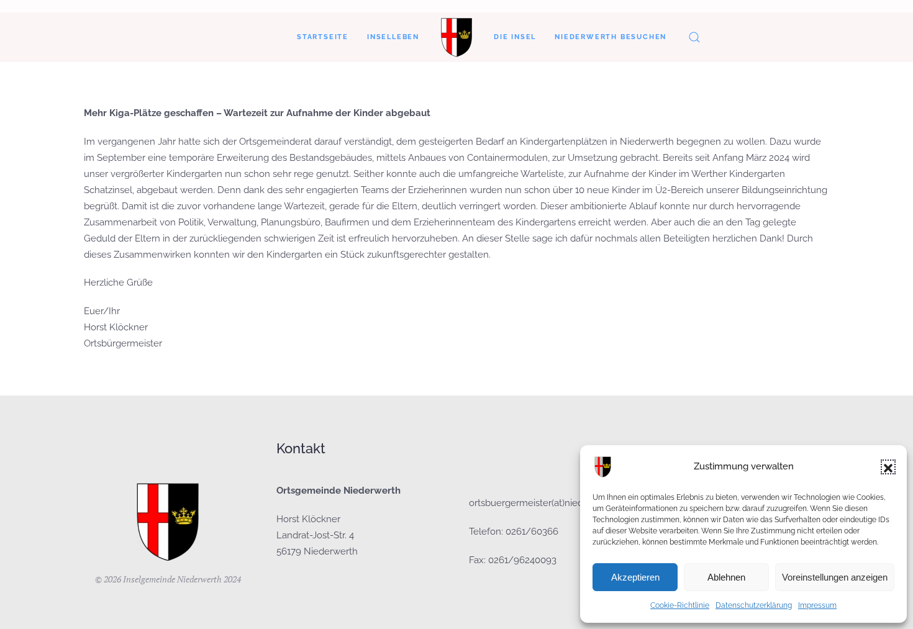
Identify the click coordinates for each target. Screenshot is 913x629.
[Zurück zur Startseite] (456, 37)
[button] (888, 467)
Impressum (817, 605)
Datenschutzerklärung (753, 605)
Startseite (322, 37)
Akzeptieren (635, 577)
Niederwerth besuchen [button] (610, 37)
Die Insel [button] (515, 37)
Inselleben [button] (393, 37)
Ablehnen (726, 577)
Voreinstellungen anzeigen (835, 577)
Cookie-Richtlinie (679, 605)
